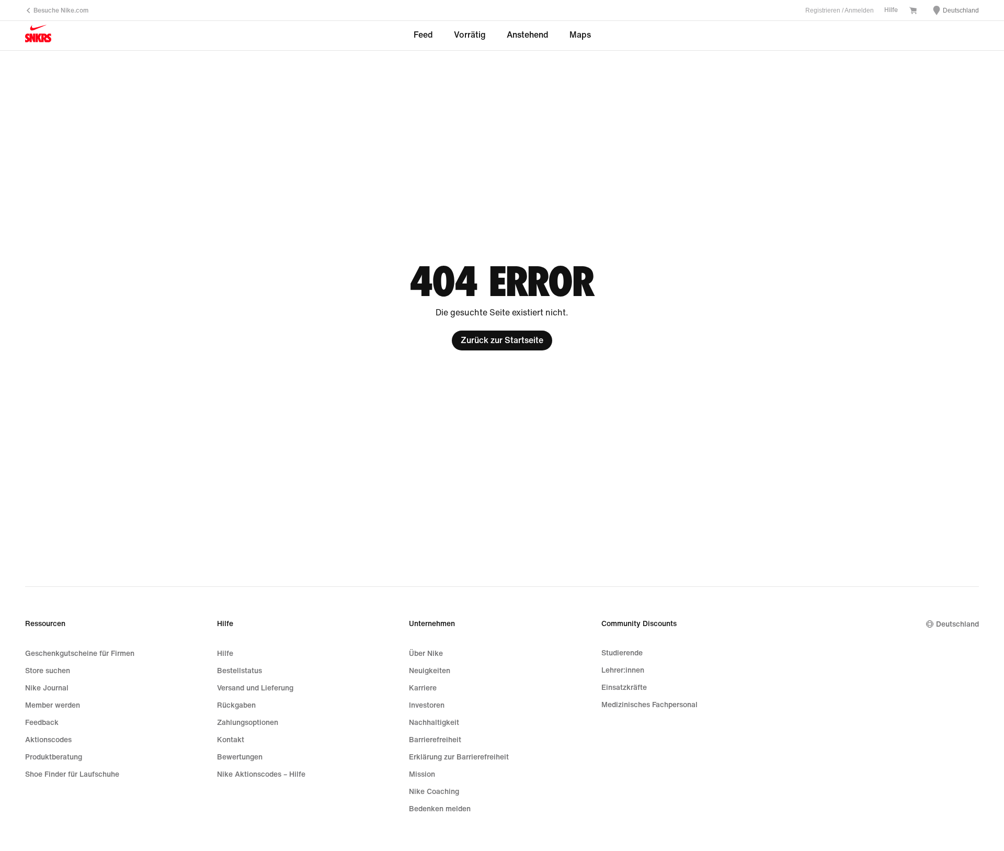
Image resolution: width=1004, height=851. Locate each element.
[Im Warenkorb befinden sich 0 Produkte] (913, 11)
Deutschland (957, 624)
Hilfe (891, 10)
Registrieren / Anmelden (839, 10)
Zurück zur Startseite (502, 340)
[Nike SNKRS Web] (38, 36)
